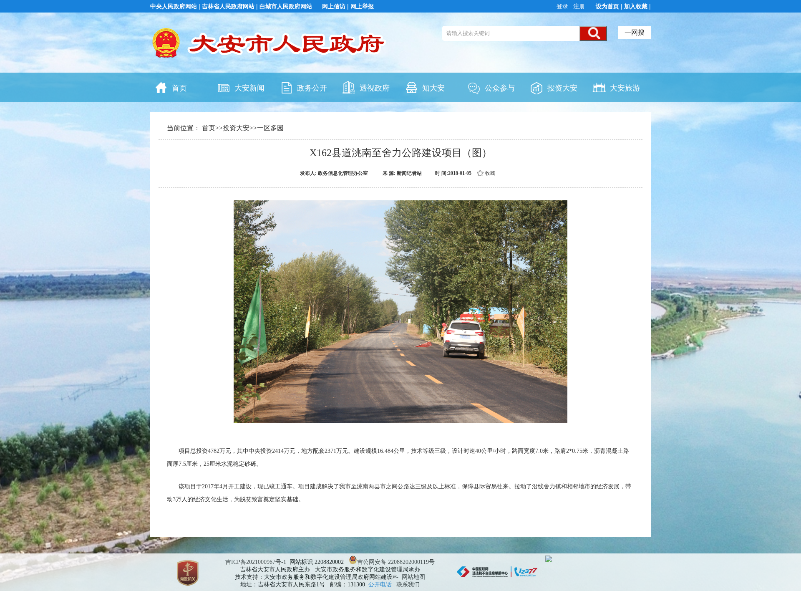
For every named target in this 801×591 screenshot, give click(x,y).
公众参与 (500, 88)
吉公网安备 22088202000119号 (396, 562)
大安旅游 (625, 88)
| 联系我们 (406, 584)
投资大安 (562, 88)
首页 (179, 88)
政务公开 (312, 88)
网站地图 (413, 577)
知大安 (433, 88)
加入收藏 (635, 6)
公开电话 (380, 584)
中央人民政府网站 (173, 6)
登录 (563, 6)
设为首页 (607, 6)
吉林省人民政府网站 (228, 6)
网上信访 (333, 6)
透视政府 (375, 88)
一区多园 (270, 127)
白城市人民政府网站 (285, 6)
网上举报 (362, 6)
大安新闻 (249, 88)
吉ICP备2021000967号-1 (255, 562)
